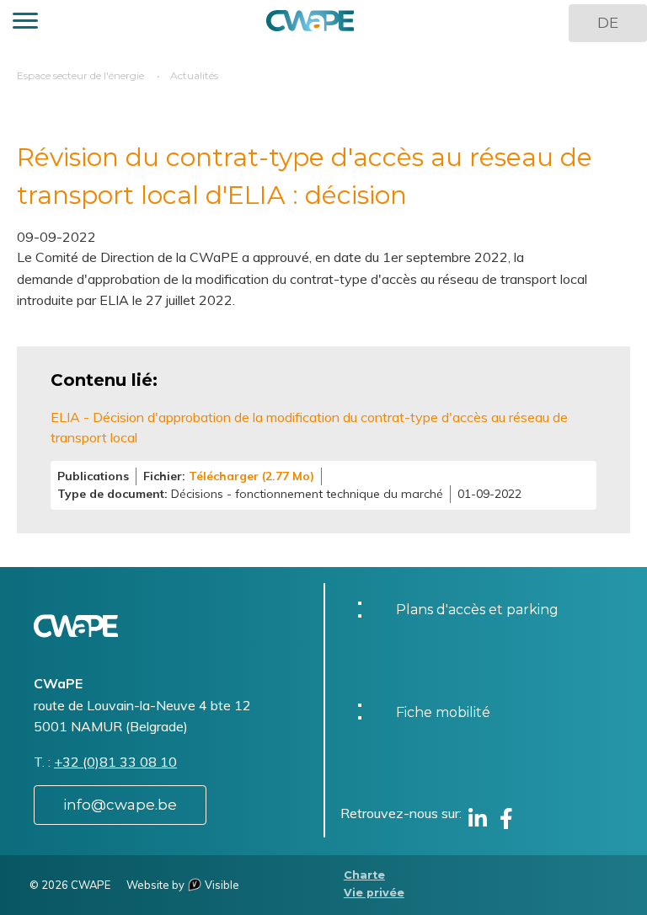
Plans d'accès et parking (477, 610)
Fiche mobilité (443, 712)
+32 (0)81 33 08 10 (115, 761)
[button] (25, 23)
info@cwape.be (120, 804)
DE (607, 22)
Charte (364, 875)
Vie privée (374, 892)
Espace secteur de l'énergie (80, 75)
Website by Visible (182, 884)
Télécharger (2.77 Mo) (251, 476)
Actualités (194, 75)
